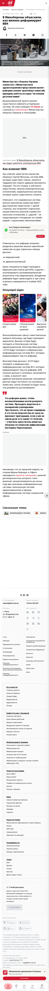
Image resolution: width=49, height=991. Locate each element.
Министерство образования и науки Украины (23, 823)
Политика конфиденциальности (10, 664)
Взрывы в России (12, 732)
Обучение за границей (14, 835)
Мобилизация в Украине (17, 742)
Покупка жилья (12, 849)
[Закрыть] (44, 971)
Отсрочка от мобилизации (16, 758)
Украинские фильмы (14, 803)
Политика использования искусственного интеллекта (12, 669)
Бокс (8, 862)
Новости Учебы (13, 820)
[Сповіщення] (46, 3)
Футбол (9, 865)
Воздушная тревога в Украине (17, 725)
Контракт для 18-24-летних (16, 755)
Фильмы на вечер (13, 806)
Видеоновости (11, 699)
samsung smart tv (25, 928)
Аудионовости (11, 702)
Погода (9, 706)
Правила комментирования (35, 646)
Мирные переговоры (14, 722)
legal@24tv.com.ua (29, 963)
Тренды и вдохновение (15, 852)
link (27, 612)
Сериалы (9, 812)
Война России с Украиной (17, 713)
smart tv (9, 928)
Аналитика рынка (13, 846)
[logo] (10, 3)
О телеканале (7, 648)
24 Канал (6, 9)
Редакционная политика (11, 644)
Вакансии (29, 657)
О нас (5, 637)
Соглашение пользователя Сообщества (35, 641)
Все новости (11, 687)
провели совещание (25, 475)
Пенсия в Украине (13, 789)
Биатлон (9, 872)
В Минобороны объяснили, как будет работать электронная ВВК (24, 162)
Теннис (9, 869)
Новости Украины (17, 9)
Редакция (6, 641)
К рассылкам (14, 907)
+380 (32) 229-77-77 (16, 960)
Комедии (9, 809)
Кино (8, 797)
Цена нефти (10, 774)
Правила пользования (10, 659)
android (9, 922)
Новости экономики (15, 771)
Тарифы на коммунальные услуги (19, 783)
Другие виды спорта (14, 875)
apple (25, 922)
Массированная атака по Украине (19, 729)
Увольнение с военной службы (18, 745)
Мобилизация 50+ (13, 748)
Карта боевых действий (15, 719)
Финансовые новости (14, 780)
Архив (28, 665)
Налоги (9, 786)
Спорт (9, 859)
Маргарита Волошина (16, 28)
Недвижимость (13, 843)
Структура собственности (35, 661)
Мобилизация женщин (14, 751)
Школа (9, 826)
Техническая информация (35, 650)
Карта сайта (30, 668)
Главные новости (13, 690)
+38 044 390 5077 (32, 603)
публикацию (21, 109)
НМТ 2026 (9, 829)
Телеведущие (7, 652)
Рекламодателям (9, 656)
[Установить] (24, 975)
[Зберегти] (42, 35)
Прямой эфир (11, 696)
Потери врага (11, 735)
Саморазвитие (11, 832)
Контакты (29, 653)
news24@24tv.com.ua (11, 603)
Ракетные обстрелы (13, 716)
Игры (28, 672)
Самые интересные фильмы (16, 800)
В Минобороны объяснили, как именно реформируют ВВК (36, 9)
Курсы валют (11, 777)
